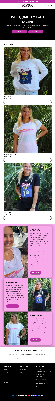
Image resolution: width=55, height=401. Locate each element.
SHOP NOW (19, 31)
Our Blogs (6, 382)
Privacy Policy (23, 369)
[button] (2, 5)
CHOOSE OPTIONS (27, 102)
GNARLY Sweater (7, 96)
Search (5, 369)
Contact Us (6, 376)
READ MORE (35, 272)
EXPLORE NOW (12, 306)
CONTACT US (35, 31)
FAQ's (21, 372)
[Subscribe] (38, 358)
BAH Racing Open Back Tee (10, 154)
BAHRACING (9, 397)
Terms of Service (24, 379)
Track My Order (7, 379)
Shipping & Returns (24, 376)
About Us (6, 372)
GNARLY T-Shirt (7, 212)
